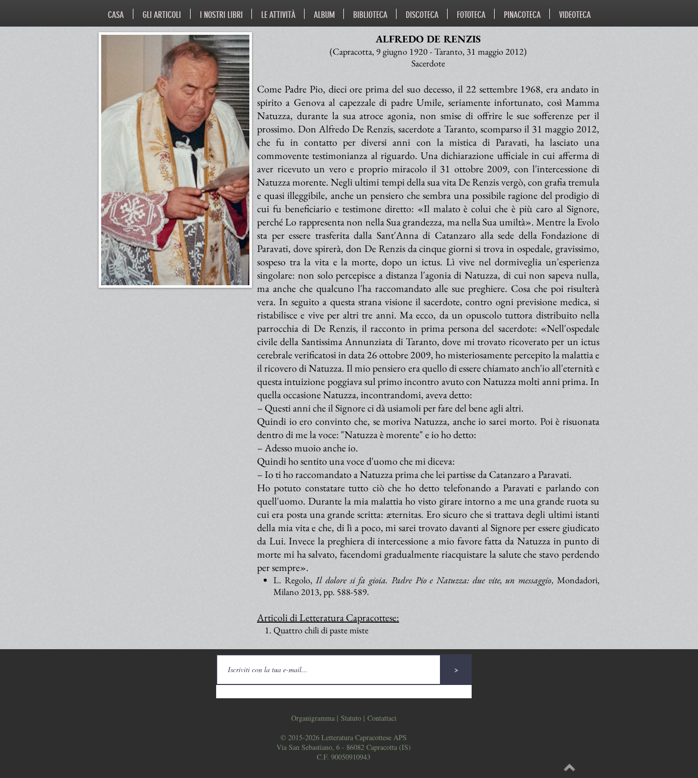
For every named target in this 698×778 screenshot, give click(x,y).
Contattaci (382, 718)
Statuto (351, 718)
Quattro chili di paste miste (320, 630)
